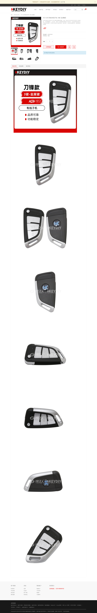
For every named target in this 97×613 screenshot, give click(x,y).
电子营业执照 (66, 611)
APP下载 (48, 9)
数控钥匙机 (47, 605)
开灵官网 (13, 607)
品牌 (25, 588)
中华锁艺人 (18, 607)
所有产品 (41, 9)
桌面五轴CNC (25, 607)
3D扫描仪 (79, 605)
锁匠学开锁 (34, 605)
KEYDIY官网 (73, 605)
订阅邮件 (38, 594)
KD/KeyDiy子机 (16, 14)
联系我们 (13, 588)
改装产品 (68, 9)
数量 (44, 41)
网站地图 (13, 594)
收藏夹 (79, 5)
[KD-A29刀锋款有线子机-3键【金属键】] (26, 31)
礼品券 (25, 590)
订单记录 (38, 590)
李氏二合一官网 (66, 605)
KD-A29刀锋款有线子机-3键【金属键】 (28, 14)
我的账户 (38, 588)
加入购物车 (61, 47)
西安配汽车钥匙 (27, 605)
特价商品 (25, 594)
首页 (35, 9)
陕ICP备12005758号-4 (41, 611)
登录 (72, 5)
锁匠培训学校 (40, 605)
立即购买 (48, 47)
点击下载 (63, 2)
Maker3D (53, 605)
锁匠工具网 (20, 605)
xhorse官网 (58, 605)
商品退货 (13, 592)
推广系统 (25, 592)
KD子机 (61, 9)
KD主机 (55, 9)
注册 (75, 5)
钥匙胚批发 (31, 607)
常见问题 (13, 590)
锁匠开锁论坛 (13, 605)
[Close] (95, 2)
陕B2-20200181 (58, 611)
